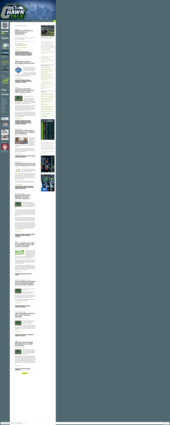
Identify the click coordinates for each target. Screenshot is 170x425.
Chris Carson (23, 234)
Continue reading (18, 49)
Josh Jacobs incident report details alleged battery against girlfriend (47, 111)
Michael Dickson (18, 81)
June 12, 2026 (43, 62)
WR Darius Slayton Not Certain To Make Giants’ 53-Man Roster (47, 72)
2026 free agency (3, 111)
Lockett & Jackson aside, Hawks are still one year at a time (24, 90)
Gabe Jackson (18, 121)
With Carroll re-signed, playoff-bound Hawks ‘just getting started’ (25, 283)
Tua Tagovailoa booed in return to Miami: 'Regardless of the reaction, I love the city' (47, 94)
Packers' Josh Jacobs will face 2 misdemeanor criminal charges (47, 114)
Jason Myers (25, 187)
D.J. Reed (17, 187)
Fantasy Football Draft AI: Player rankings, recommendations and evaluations (47, 101)
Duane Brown (29, 120)
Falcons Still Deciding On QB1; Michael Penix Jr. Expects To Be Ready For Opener (47, 77)
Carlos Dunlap (23, 120)
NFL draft (16, 60)
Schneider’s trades (3, 101)
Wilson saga (3, 107)
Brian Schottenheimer (19, 186)
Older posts (25, 373)
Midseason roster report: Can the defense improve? (23, 196)
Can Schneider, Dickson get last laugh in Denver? (25, 315)
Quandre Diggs (24, 81)
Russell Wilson (23, 188)
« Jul (2, 85)
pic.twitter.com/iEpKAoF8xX (46, 58)
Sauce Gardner (29, 81)
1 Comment (23, 347)
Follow (3, 33)
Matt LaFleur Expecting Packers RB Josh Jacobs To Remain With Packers (47, 69)
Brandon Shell (18, 120)
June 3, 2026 (43, 152)
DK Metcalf (28, 234)
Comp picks (2, 105)
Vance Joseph (23, 335)
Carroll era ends (3, 109)
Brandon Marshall (18, 334)
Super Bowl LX (17, 29)
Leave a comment (24, 35)
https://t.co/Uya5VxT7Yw (47, 149)
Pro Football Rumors (46, 65)
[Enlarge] (53, 120)
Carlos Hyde (31, 186)
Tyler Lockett (24, 82)
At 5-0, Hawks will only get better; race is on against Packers (25, 244)
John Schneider (28, 121)
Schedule (16, 241)
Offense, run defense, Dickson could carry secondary (24, 344)
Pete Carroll (18, 188)
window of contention (30, 107)
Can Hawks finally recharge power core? (24, 62)
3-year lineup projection (4, 102)
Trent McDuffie (18, 82)
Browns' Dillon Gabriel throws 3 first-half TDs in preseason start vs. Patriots (47, 109)
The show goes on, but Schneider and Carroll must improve (25, 132)
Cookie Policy (19, 423)
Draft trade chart (3, 106)
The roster (17, 87)
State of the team (18, 193)
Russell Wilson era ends (4, 108)
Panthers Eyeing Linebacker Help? (46, 67)
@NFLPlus (21, 44)
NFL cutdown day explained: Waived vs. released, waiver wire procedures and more (47, 107)
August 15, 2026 (43, 53)
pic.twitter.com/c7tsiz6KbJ (45, 49)
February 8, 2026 (24, 47)
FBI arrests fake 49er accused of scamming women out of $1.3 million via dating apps (47, 96)
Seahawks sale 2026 (4, 112)
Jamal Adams (22, 121)
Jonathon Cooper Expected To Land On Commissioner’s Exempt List (47, 83)
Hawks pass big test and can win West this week (25, 164)
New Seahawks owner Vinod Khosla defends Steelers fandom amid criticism (47, 99)
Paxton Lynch (18, 335)
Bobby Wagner (18, 234)
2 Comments (24, 286)
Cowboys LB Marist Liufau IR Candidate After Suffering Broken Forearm (47, 74)
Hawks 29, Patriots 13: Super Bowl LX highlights (24, 32)
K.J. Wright (17, 235)
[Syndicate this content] (41, 65)
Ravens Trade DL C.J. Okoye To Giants (46, 81)
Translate (4, 39)
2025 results (3, 110)
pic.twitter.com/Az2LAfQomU (20, 45)
